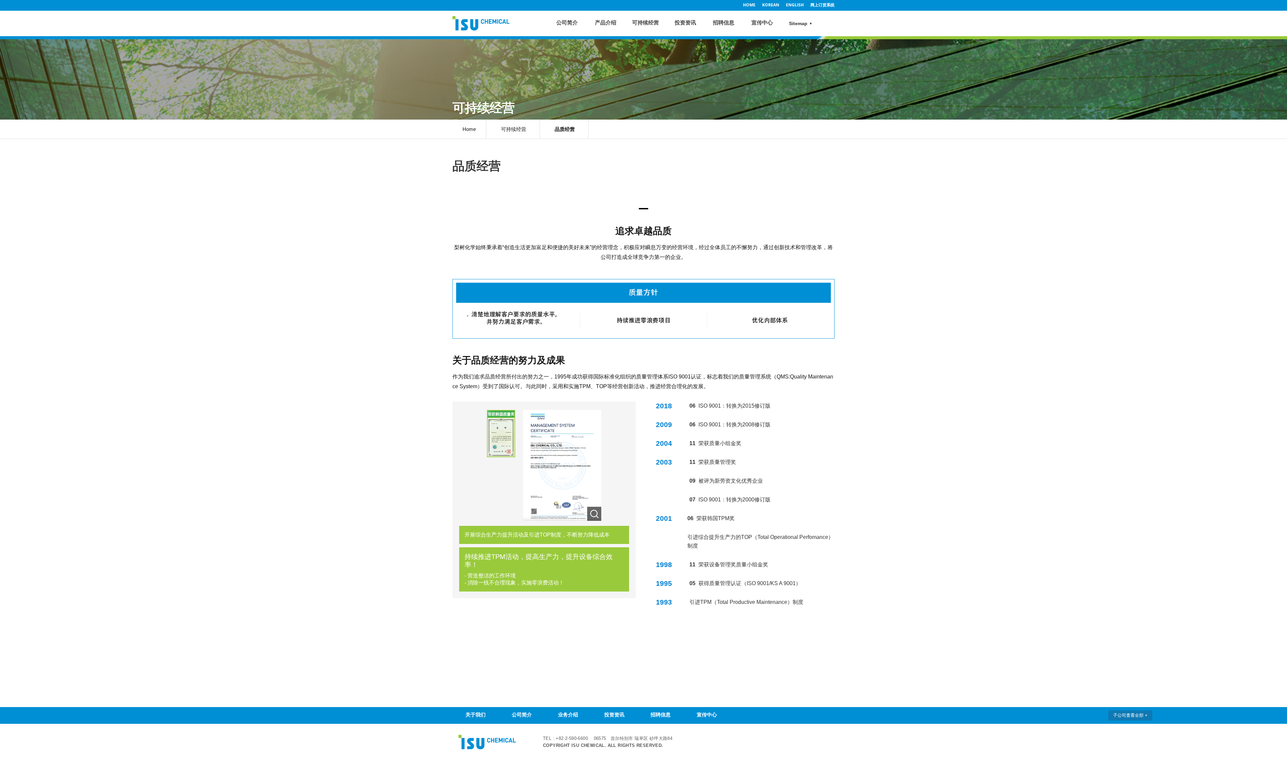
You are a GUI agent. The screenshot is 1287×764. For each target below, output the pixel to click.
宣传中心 (762, 22)
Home (469, 129)
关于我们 (476, 714)
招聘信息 (723, 22)
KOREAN (770, 5)
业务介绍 (568, 714)
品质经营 (565, 129)
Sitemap (798, 23)
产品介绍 (605, 22)
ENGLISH (795, 5)
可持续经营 (645, 22)
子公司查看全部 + (1130, 715)
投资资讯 (685, 22)
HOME (749, 5)
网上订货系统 (822, 5)
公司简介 (567, 22)
